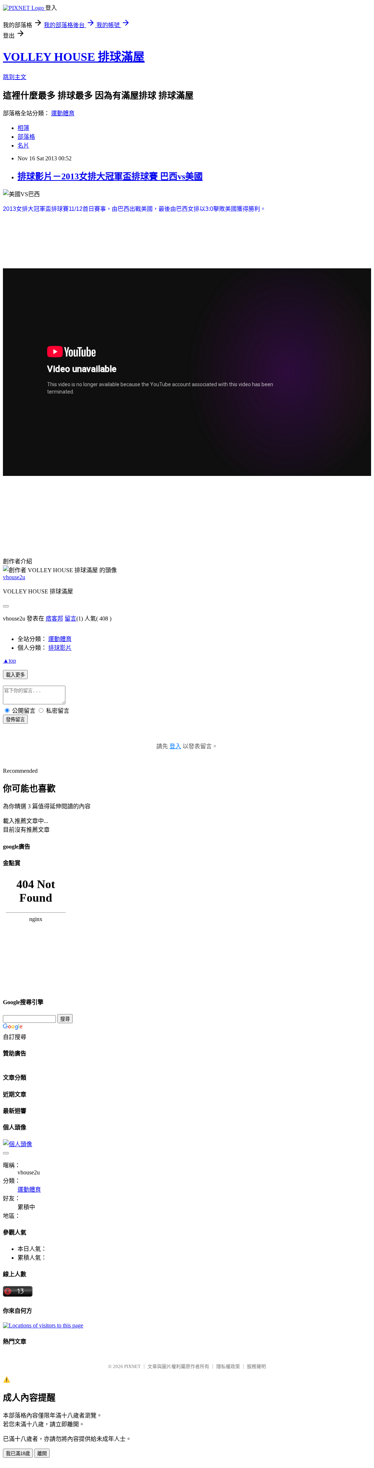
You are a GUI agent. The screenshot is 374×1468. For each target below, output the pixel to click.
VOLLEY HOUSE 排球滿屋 (74, 56)
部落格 (26, 137)
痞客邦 (54, 618)
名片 (23, 145)
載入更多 (15, 675)
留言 (70, 618)
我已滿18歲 (18, 1453)
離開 (42, 1453)
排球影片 (60, 648)
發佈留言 (15, 719)
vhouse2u (14, 577)
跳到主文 (14, 77)
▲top (9, 660)
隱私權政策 (228, 1366)
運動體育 (63, 113)
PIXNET (132, 1366)
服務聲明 (256, 1366)
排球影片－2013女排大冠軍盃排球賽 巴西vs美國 (110, 176)
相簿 (23, 128)
